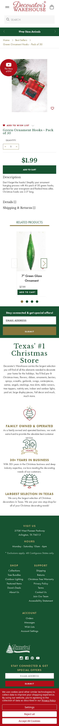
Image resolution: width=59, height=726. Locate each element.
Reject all (29, 714)
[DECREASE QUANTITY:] (5, 146)
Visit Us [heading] (29, 526)
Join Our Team (40, 596)
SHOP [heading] (14, 565)
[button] (7, 7)
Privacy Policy (41, 583)
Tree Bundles (14, 575)
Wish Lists (30, 626)
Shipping (41, 570)
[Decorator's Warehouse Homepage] (29, 648)
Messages (29, 622)
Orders (29, 618)
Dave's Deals (14, 587)
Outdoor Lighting (14, 579)
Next (44, 263)
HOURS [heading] (29, 541)
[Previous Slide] (4, 31)
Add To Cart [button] (27, 292)
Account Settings (29, 631)
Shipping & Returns (18, 208)
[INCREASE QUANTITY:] (16, 146)
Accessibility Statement (41, 600)
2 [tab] (27, 301)
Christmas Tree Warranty (41, 579)
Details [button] (8, 202)
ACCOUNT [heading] (29, 613)
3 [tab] (32, 301)
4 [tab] (37, 301)
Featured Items (14, 583)
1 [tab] (22, 301)
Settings (29, 707)
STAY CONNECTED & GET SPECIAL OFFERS (29, 668)
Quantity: (11, 140)
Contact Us (41, 592)
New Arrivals (32, 31)
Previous (14, 263)
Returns (41, 575)
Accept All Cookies (29, 721)
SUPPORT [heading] (41, 565)
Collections (14, 570)
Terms (41, 587)
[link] (21, 658)
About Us (14, 592)
